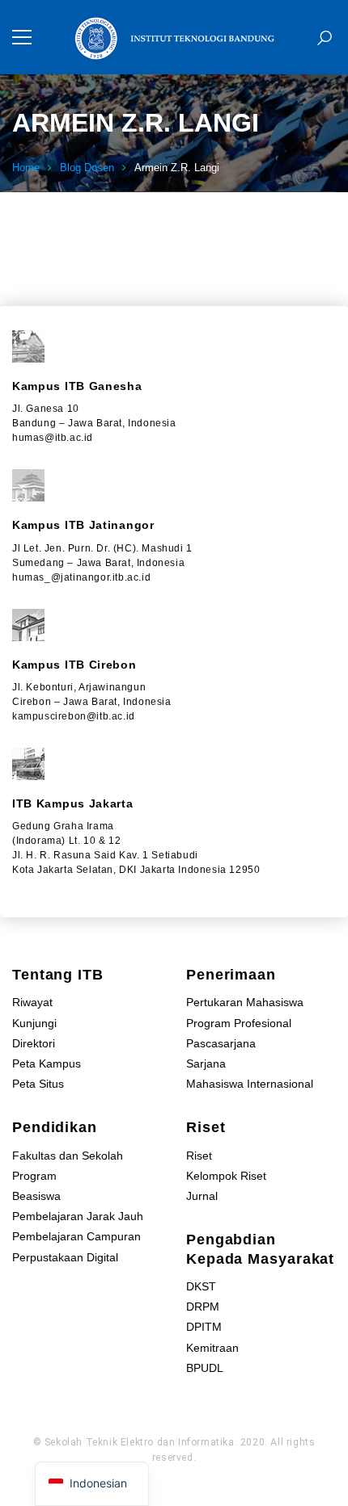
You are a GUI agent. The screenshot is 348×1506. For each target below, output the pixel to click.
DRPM (202, 1306)
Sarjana (206, 1063)
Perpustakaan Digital (65, 1257)
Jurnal (202, 1195)
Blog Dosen (87, 168)
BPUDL (204, 1367)
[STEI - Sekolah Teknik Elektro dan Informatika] (174, 37)
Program (34, 1175)
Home (26, 168)
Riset (199, 1155)
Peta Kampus (46, 1063)
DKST (201, 1286)
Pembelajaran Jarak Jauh (77, 1216)
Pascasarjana (221, 1043)
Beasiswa (36, 1195)
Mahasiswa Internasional (249, 1083)
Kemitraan (212, 1347)
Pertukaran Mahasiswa (244, 1002)
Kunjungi (34, 1023)
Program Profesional (238, 1023)
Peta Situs (38, 1083)
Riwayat (32, 1002)
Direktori (33, 1043)
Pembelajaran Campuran (76, 1236)
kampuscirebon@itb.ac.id (73, 716)
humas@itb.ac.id (52, 437)
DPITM (204, 1326)
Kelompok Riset (226, 1175)
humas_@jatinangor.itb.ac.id (81, 577)
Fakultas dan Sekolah (67, 1155)
